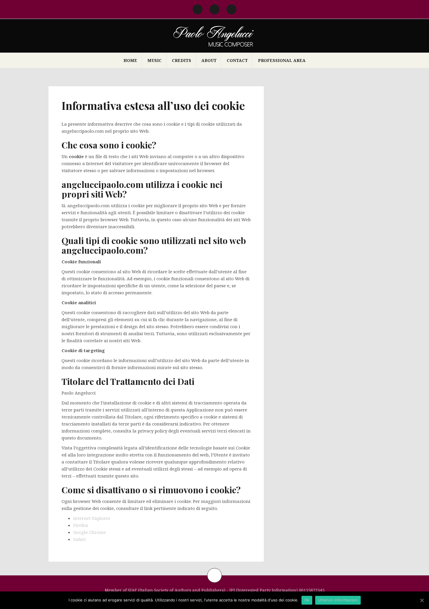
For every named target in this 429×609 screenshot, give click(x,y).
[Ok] (422, 600)
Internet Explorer (91, 518)
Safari (79, 539)
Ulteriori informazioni (338, 600)
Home (130, 60)
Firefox (80, 525)
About (209, 60)
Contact (237, 60)
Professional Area (282, 60)
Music (154, 60)
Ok (307, 600)
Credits (181, 60)
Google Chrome (89, 532)
